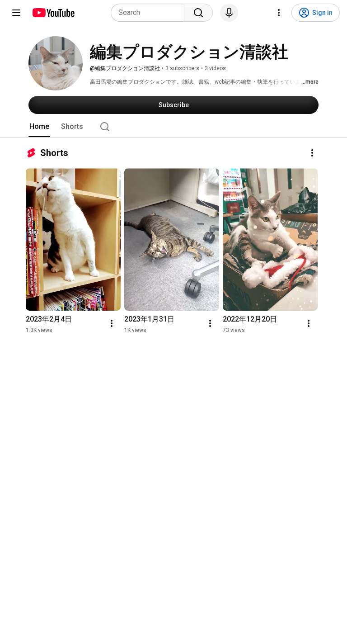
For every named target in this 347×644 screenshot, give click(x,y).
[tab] (39, 126)
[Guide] (16, 12)
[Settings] (278, 12)
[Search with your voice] (229, 13)
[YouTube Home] (53, 12)
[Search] (198, 13)
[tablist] (173, 126)
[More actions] (312, 153)
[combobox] (150, 12)
